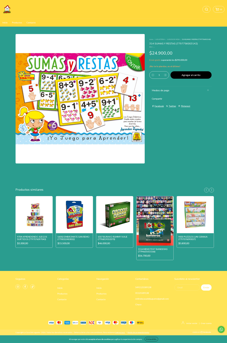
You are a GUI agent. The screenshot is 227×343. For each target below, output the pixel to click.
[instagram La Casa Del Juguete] (17, 286)
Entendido (151, 339)
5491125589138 (143, 287)
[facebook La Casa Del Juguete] (25, 286)
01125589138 (142, 293)
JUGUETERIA (160, 39)
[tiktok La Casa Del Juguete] (32, 286)
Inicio (5, 22)
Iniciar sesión (191, 323)
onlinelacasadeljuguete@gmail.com (152, 298)
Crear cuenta (206, 323)
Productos (17, 22)
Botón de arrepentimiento (138, 332)
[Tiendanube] (202, 332)
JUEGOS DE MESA (173, 39)
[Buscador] (206, 9)
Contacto (31, 22)
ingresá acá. (120, 332)
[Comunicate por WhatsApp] (221, 329)
